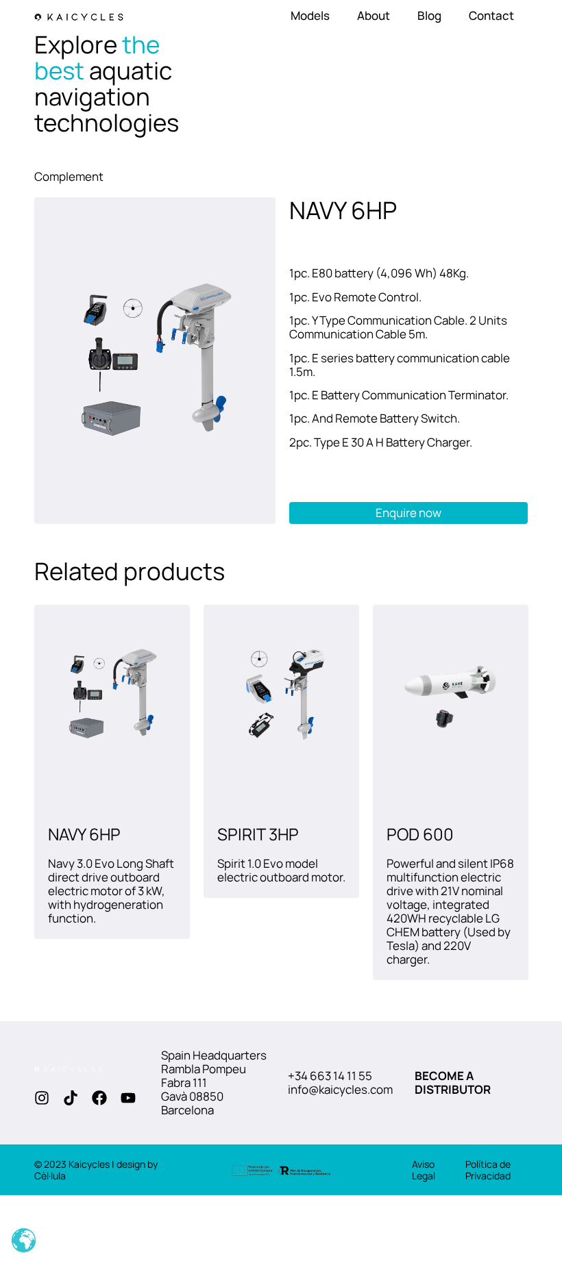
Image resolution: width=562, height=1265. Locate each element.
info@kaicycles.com (340, 1089)
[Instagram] (41, 1097)
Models (310, 15)
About (373, 15)
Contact (491, 15)
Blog (429, 15)
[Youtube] (128, 1097)
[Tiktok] (70, 1097)
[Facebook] (99, 1097)
